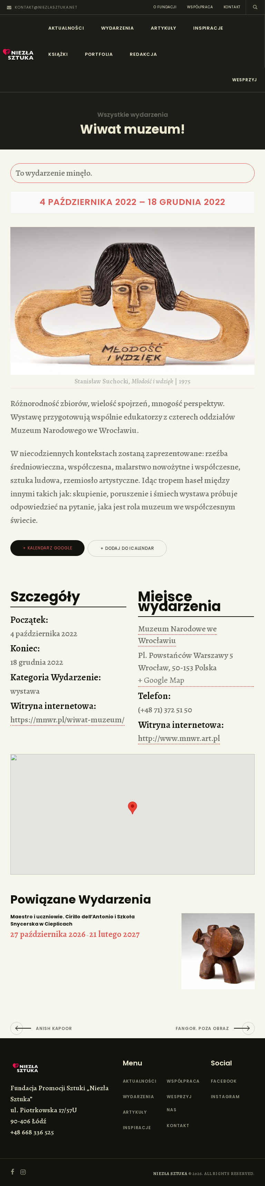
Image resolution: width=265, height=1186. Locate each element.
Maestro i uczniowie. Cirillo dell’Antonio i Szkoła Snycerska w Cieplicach (72, 920)
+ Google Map (161, 679)
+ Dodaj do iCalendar (127, 548)
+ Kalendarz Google (47, 548)
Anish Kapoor (54, 1028)
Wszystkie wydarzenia (132, 115)
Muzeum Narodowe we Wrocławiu (177, 634)
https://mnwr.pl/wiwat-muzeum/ (67, 719)
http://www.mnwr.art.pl (179, 738)
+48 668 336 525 (32, 1132)
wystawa (25, 691)
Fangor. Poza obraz (202, 1028)
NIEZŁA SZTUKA (170, 1173)
